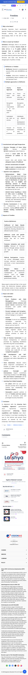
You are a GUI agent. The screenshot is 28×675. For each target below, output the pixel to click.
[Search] (19, 9)
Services (14, 554)
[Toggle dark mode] (17, 6)
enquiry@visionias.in (14, 544)
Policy (14, 562)
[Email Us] (23, 6)
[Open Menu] (24, 671)
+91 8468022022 (14, 541)
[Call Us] (20, 6)
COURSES (14, 550)
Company (14, 558)
